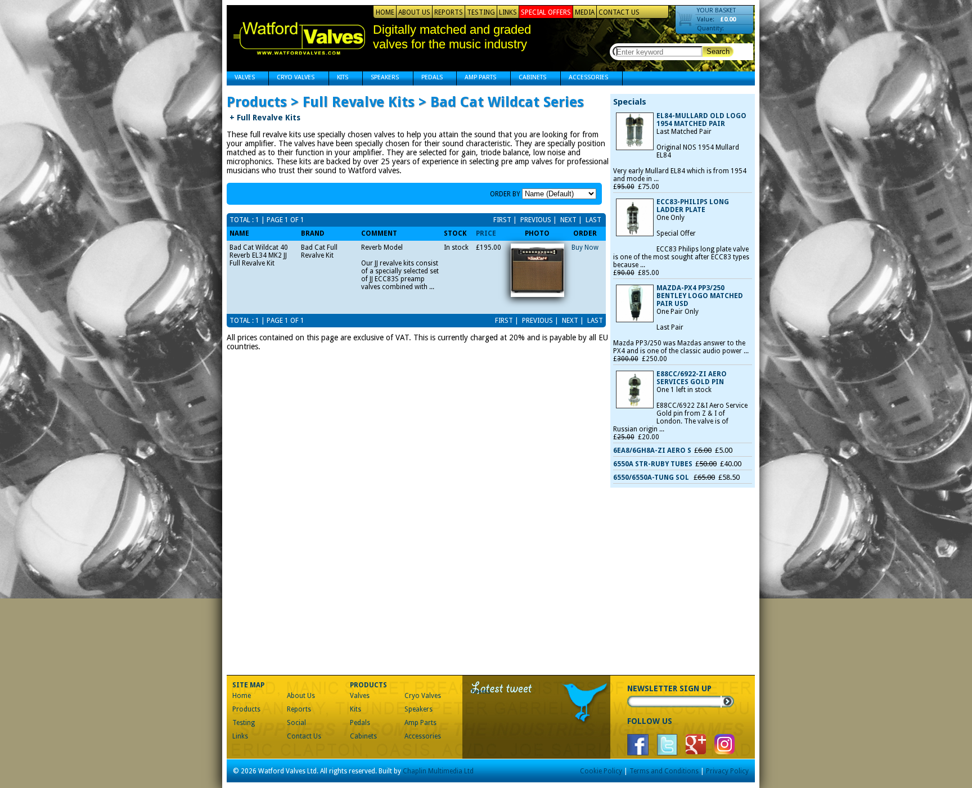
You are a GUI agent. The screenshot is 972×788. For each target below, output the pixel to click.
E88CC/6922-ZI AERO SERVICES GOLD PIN (691, 378)
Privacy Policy (727, 771)
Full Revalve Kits (265, 117)
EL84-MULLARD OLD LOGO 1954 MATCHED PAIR (701, 120)
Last (592, 220)
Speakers (381, 78)
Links (508, 12)
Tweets (480, 691)
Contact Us (619, 12)
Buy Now (585, 247)
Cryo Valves (291, 78)
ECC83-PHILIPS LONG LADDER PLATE (692, 206)
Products (246, 709)
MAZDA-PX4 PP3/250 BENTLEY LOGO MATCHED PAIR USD (699, 296)
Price (486, 233)
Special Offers (546, 12)
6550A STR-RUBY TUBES (652, 464)
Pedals (428, 78)
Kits (338, 78)
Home (385, 12)
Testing (481, 12)
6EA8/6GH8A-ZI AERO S (652, 450)
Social (296, 723)
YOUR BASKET (716, 10)
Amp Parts (476, 78)
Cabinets (528, 78)
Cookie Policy (601, 771)
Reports (448, 12)
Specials (629, 102)
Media (585, 12)
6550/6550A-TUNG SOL (652, 477)
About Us (414, 12)
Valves (241, 78)
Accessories (584, 78)
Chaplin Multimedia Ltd (438, 771)
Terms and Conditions (664, 771)
